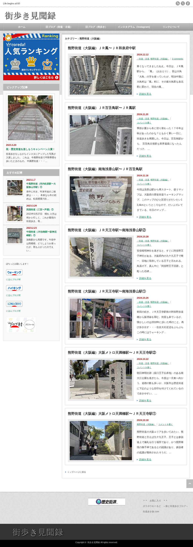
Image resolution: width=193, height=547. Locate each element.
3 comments (177, 59)
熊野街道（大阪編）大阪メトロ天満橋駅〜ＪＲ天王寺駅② (112, 352)
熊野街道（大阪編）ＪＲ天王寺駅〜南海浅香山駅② (107, 230)
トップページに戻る (76, 472)
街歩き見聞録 (93, 542)
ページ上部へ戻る (189, 483)
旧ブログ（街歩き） (96, 26)
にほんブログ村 (13, 279)
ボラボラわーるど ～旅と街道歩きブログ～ (165, 506)
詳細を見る (145, 94)
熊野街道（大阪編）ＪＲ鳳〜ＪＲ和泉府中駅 (102, 48)
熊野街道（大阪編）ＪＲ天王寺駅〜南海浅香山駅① (107, 291)
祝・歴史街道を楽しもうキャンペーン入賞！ (30, 149)
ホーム (21, 26)
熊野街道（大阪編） (159, 59)
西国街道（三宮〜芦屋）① (40, 209)
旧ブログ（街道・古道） (59, 26)
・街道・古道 (143, 59)
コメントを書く (144, 123)
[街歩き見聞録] (30, 21)
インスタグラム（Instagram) (134, 26)
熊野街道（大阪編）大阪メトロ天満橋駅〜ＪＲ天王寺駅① (112, 413)
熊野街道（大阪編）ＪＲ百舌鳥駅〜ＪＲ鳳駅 (102, 108)
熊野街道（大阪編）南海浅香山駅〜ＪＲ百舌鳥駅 (105, 169)
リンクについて (171, 26)
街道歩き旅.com (151, 511)
